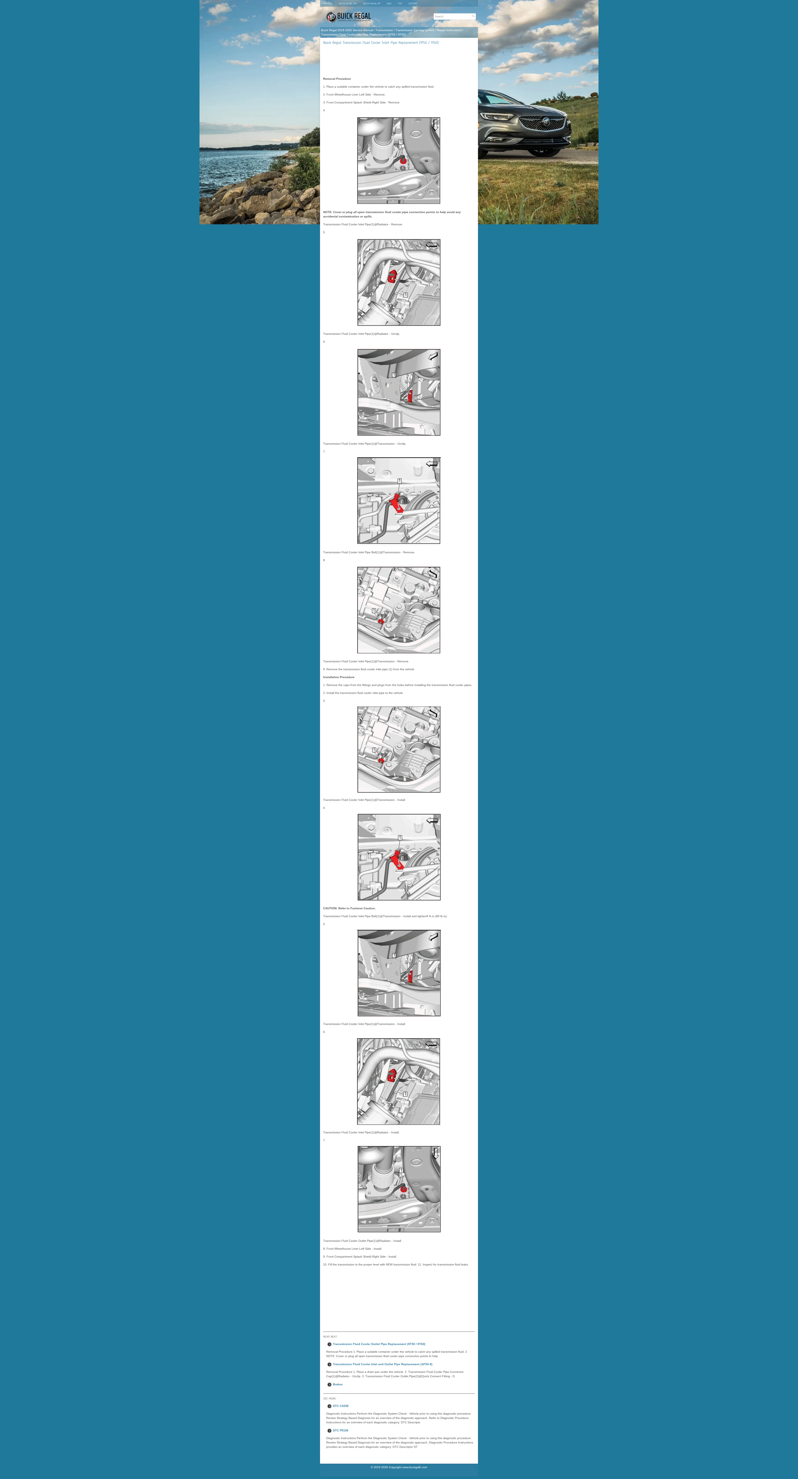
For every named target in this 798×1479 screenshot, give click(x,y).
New (389, 3)
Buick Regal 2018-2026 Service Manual (347, 30)
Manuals (327, 3)
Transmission (384, 30)
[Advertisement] (399, 60)
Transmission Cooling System (414, 30)
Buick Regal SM (371, 3)
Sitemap (413, 3)
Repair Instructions (449, 30)
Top (400, 3)
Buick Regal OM (348, 3)
